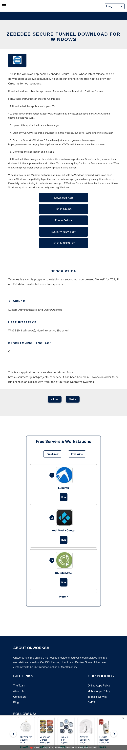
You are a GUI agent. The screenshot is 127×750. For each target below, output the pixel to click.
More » (63, 596)
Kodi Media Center (64, 530)
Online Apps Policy (99, 685)
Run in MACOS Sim (63, 243)
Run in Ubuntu (63, 209)
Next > (72, 399)
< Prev (54, 399)
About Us (18, 691)
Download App (63, 197)
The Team (19, 685)
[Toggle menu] (4, 5)
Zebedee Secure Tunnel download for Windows (63, 37)
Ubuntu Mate (63, 573)
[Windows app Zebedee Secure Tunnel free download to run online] (17, 60)
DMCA (92, 702)
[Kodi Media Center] (65, 517)
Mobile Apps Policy (99, 691)
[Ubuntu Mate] (65, 560)
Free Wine (77, 454)
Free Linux (53, 454)
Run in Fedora (63, 220)
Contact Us (19, 696)
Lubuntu (63, 487)
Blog (16, 702)
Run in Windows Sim (63, 231)
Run (63, 497)
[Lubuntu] (65, 475)
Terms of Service (97, 696)
